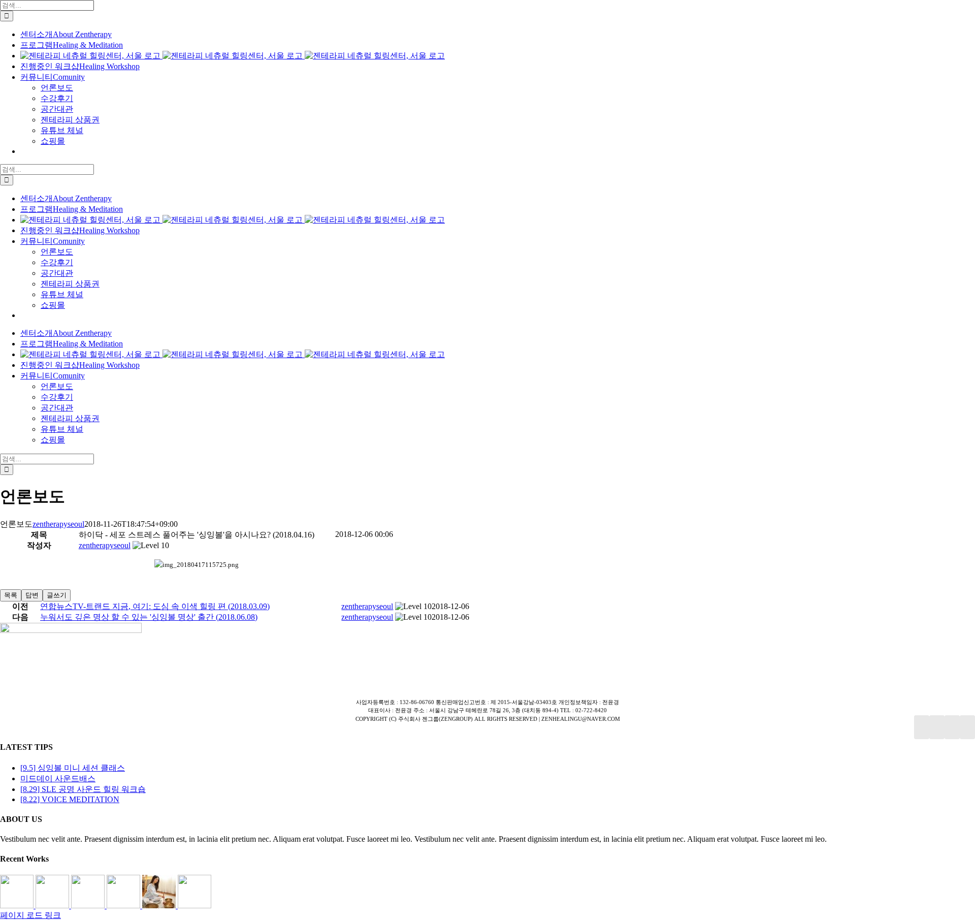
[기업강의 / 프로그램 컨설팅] (124, 905)
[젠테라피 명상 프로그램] (53, 905)
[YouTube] (937, 727)
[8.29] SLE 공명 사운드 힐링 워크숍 (83, 789)
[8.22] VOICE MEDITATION (69, 799)
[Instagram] (952, 727)
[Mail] (967, 727)
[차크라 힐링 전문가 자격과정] (194, 905)
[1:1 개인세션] (18, 905)
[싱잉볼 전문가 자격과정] (160, 905)
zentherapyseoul (58, 524)
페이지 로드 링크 (30, 915)
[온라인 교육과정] (89, 905)
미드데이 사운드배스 (57, 778)
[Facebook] (921, 727)
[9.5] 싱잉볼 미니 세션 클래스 (72, 768)
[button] (105, 545)
